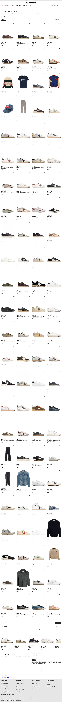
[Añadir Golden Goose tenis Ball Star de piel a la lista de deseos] (60, 396)
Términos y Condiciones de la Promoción (7, 692)
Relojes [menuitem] (27, 5)
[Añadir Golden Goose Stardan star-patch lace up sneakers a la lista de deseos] (14, 495)
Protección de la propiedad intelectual (28, 697)
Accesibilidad (19, 697)
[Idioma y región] (54, 3)
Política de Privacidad (43, 662)
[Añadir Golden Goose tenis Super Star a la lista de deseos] (60, 198)
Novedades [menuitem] (6, 5)
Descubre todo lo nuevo (33, 0)
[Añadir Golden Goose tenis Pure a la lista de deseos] (45, 371)
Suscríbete (34, 659)
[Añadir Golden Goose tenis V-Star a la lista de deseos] (60, 446)
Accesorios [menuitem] (23, 5)
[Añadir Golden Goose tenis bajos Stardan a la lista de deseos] (14, 222)
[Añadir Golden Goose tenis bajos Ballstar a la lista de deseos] (29, 148)
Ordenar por (57, 19)
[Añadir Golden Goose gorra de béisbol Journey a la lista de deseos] (14, 98)
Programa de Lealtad (35, 683)
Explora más (58, 626)
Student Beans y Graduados (36, 686)
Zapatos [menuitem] (16, 5)
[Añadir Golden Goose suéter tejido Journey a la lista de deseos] (14, 74)
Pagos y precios (3, 689)
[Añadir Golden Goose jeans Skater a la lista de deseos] (14, 446)
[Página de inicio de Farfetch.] (31, 2)
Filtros (3, 19)
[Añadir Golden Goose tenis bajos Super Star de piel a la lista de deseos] (14, 198)
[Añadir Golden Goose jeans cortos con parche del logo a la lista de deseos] (14, 471)
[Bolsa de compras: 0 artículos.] (60, 3)
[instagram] (48, 686)
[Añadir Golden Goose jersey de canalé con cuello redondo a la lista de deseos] (60, 520)
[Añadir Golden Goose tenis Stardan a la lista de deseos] (60, 247)
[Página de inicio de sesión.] (56, 3)
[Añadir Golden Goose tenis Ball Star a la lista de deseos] (45, 24)
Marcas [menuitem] (10, 5)
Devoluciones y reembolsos (5, 688)
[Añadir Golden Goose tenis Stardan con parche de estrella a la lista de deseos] (29, 49)
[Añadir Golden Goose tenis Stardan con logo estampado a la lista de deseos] (45, 520)
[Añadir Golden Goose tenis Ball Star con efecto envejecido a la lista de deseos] (60, 49)
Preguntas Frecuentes (26, 669)
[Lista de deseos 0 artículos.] (58, 3)
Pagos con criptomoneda (5, 691)
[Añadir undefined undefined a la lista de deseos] (13, 629)
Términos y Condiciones (12, 697)
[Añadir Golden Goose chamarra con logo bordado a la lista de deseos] (29, 570)
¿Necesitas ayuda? (45, 669)
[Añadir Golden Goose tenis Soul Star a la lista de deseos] (29, 446)
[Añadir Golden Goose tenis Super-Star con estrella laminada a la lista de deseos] (60, 297)
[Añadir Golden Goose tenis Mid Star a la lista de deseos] (29, 396)
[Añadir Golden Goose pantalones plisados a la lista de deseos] (29, 98)
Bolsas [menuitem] (20, 5)
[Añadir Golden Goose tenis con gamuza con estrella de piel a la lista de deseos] (45, 446)
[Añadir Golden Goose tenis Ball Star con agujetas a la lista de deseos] (29, 222)
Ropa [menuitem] (13, 5)
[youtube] (54, 686)
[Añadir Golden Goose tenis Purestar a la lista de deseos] (45, 471)
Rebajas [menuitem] (2, 5)
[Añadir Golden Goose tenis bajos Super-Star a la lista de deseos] (29, 123)
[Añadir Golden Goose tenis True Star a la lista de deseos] (14, 595)
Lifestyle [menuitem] (31, 5)
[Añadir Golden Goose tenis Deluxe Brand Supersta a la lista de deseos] (45, 198)
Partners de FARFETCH (20, 683)
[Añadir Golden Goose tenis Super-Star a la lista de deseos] (14, 24)
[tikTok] (50, 686)
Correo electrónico (34, 655)
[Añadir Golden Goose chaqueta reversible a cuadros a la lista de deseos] (60, 545)
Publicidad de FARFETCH (20, 689)
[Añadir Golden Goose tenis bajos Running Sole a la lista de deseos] (14, 371)
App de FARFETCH (19, 686)
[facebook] (52, 686)
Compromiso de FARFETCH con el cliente (7, 694)
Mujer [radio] (2, 17)
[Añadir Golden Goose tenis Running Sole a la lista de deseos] (14, 545)
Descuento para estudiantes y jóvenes (37, 688)
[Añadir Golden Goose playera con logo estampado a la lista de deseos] (29, 74)
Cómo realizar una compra (7, 669)
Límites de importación (4, 686)
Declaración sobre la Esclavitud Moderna (22, 688)
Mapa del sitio (18, 691)
